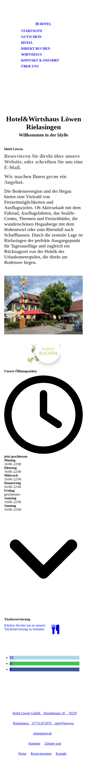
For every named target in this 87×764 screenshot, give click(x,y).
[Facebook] (11, 669)
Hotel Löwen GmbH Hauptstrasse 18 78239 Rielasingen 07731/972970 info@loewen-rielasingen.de (44, 723)
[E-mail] (11, 657)
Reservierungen (41, 753)
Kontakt (61, 753)
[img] (43, 10)
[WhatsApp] (11, 663)
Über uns (30, 66)
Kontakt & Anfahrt (40, 60)
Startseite (31, 31)
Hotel (27, 42)
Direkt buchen (35, 48)
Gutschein (31, 37)
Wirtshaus (31, 54)
